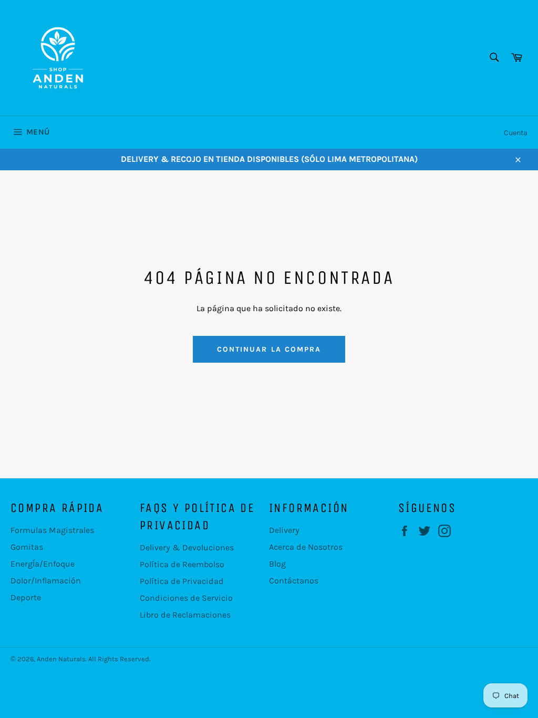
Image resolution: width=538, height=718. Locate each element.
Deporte (26, 597)
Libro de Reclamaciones (185, 615)
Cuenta (515, 132)
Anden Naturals (61, 659)
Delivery (284, 530)
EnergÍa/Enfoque (43, 564)
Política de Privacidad (182, 581)
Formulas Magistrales (52, 530)
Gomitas (27, 547)
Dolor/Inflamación (46, 581)
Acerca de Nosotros (306, 547)
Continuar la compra (269, 349)
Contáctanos (293, 581)
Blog (277, 564)
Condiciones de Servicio (186, 598)
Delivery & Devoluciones (187, 547)
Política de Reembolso (182, 564)
